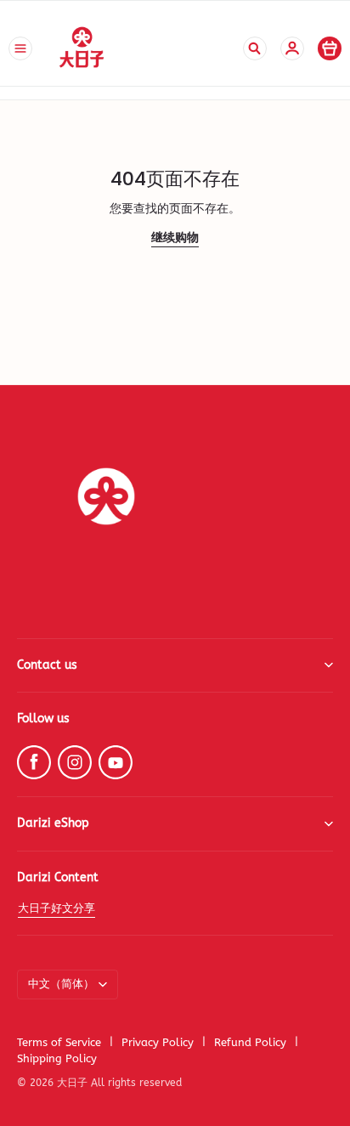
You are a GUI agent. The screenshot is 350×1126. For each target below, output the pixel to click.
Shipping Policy (57, 1058)
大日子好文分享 (56, 908)
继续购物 (175, 237)
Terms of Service (59, 1042)
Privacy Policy (157, 1042)
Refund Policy (250, 1042)
